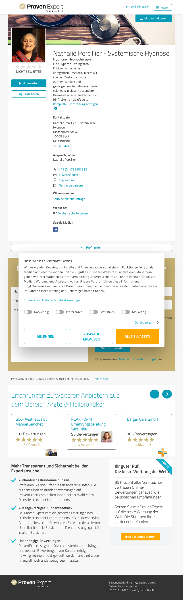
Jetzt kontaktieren (155, 18)
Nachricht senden (112, 348)
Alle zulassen (137, 336)
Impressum (32, 300)
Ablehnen (45, 336)
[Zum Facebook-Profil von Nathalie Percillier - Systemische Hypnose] (56, 231)
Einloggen (162, 7)
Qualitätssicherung (145, 582)
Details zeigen (144, 322)
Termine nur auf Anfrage (69, 199)
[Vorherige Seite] (154, 394)
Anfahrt (64, 146)
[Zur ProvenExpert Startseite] (41, 8)
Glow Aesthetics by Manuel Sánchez (31, 421)
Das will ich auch (137, 6)
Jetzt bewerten (29, 83)
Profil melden (101, 379)
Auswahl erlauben (91, 336)
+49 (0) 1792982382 (73, 169)
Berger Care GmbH (142, 419)
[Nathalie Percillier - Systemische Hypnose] (28, 45)
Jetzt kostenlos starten (140, 536)
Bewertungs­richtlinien (121, 582)
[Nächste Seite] (167, 394)
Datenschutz (116, 586)
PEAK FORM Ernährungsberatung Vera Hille (88, 424)
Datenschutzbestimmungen (62, 300)
